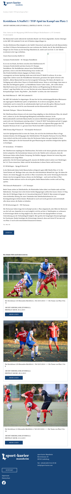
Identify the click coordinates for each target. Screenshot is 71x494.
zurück (9, 232)
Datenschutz (6, 478)
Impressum (5, 476)
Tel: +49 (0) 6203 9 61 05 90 (46, 463)
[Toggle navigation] (65, 4)
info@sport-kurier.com (45, 465)
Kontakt (9, 470)
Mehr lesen (14, 314)
